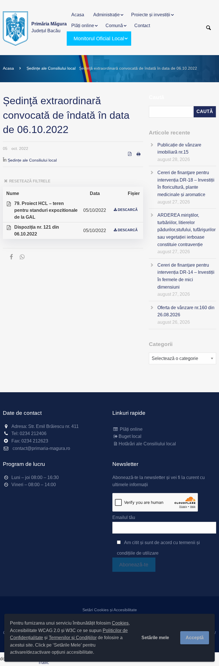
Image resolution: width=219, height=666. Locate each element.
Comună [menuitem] (114, 25)
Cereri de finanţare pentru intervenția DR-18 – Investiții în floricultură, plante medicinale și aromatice (185, 183)
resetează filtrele (29, 181)
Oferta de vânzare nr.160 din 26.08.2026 (185, 311)
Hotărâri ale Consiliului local (147, 443)
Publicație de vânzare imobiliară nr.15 (179, 148)
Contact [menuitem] (142, 25)
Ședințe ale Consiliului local (51, 68)
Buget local (130, 436)
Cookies (120, 623)
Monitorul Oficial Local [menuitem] (99, 38)
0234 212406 (33, 433)
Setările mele (155, 637)
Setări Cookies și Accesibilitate (109, 610)
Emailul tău (123, 517)
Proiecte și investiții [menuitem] (150, 14)
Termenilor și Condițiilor (73, 637)
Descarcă (128, 210)
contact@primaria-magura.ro (41, 448)
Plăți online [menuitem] (82, 25)
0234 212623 (34, 440)
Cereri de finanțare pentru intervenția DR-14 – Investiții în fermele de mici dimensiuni (185, 276)
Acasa (8, 68)
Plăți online (131, 429)
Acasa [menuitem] (77, 14)
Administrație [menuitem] (106, 14)
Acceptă (195, 637)
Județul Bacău (49, 27)
